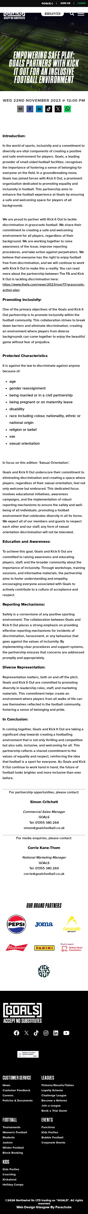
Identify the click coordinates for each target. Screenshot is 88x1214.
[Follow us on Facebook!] (16, 1033)
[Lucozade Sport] (71, 924)
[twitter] (58, 109)
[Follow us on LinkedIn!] (55, 1033)
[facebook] (29, 110)
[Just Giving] (71, 947)
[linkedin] (39, 110)
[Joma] (44, 924)
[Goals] (15, 13)
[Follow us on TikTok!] (48, 109)
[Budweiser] (16, 947)
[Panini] (44, 947)
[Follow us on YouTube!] (66, 1033)
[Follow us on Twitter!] (26, 1033)
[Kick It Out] (44, 971)
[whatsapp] (67, 110)
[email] (20, 110)
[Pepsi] (16, 924)
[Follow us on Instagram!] (46, 1033)
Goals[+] (47, 3)
